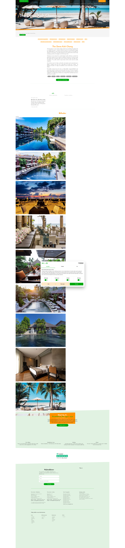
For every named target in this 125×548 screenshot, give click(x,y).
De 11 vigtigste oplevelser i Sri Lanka (84, 496)
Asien (24, 33)
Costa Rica (43, 516)
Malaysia (32, 521)
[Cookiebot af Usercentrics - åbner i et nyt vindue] (79, 263)
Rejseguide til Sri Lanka (66, 494)
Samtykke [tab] (48, 266)
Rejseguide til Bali (65, 496)
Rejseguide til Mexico (66, 498)
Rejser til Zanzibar (82, 499)
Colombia (53, 519)
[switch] (57, 280)
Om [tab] (77, 266)
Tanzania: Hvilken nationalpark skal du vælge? (86, 498)
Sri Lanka (32, 517)
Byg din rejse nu (62, 425)
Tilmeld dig (49, 484)
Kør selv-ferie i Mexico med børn (84, 497)
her (30, 443)
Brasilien (53, 517)
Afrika (63, 515)
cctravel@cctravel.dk (36, 496)
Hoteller (29, 33)
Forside (20, 33)
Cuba (42, 517)
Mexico (43, 518)
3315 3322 (34, 495)
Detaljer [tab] (62, 266)
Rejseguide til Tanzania (66, 502)
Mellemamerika (44, 515)
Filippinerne (33, 518)
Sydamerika (54, 515)
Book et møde (33, 499)
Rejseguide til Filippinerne (67, 495)
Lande (22, 33)
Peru (53, 521)
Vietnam (32, 520)
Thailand (26, 33)
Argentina (53, 516)
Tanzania (64, 516)
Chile (53, 518)
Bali (32, 519)
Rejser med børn (81, 493)
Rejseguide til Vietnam (66, 497)
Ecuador (53, 520)
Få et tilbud (102, 1)
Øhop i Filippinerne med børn (83, 495)
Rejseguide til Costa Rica (67, 499)
